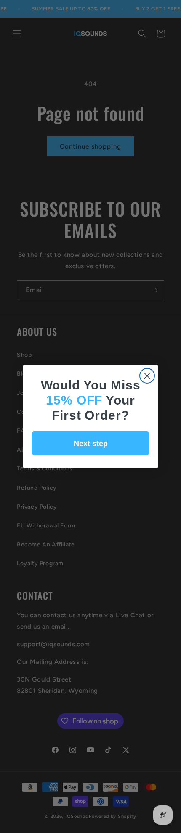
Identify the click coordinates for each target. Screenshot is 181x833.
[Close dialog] (147, 375)
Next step (91, 443)
